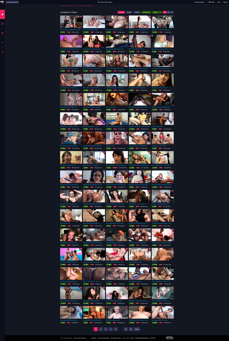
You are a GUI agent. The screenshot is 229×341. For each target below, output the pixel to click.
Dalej (137, 329)
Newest (129, 12)
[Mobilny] (2, 51)
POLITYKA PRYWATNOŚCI (103, 338)
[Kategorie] (2, 23)
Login (218, 2)
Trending (121, 12)
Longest (137, 12)
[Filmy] (2, 14)
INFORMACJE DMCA (116, 338)
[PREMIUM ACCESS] (2, 33)
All (165, 12)
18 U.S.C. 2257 (125, 338)
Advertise (152, 338)
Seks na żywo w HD (13, 2)
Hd (169, 12)
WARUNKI (93, 338)
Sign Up (225, 2)
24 (126, 329)
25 (131, 329)
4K (172, 12)
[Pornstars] (2, 42)
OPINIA (132, 338)
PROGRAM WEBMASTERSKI (142, 338)
